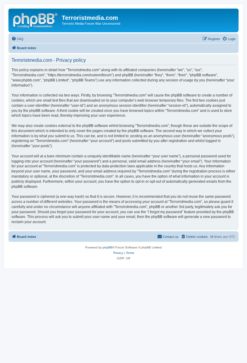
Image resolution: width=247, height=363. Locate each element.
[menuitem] (17, 39)
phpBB (107, 247)
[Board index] (36, 19)
